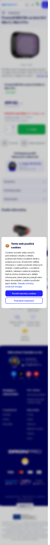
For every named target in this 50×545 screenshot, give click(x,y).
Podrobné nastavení (24, 301)
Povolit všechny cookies (24, 293)
